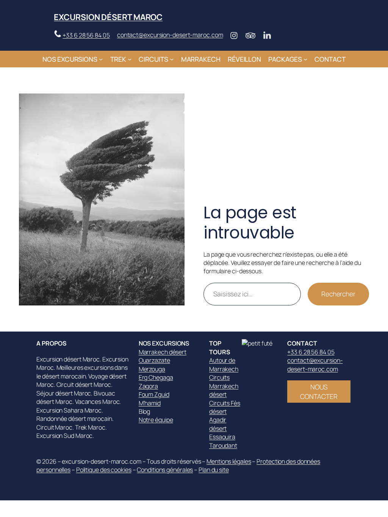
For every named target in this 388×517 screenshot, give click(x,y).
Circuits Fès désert (224, 407)
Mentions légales (229, 461)
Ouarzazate (154, 360)
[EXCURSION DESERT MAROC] (261, 343)
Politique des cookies (103, 470)
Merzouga (152, 369)
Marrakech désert (162, 352)
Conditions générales (165, 470)
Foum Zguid (154, 394)
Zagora (148, 386)
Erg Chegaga (156, 377)
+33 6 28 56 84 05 (86, 35)
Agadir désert (218, 424)
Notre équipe (156, 420)
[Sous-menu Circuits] (172, 59)
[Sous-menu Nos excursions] (101, 59)
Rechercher (338, 293)
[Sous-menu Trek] (129, 59)
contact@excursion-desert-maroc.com (170, 35)
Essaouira (222, 437)
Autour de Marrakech (223, 364)
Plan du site (214, 470)
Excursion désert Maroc (108, 16)
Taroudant (223, 445)
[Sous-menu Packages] (305, 59)
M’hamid (150, 403)
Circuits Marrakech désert (223, 386)
